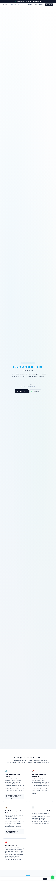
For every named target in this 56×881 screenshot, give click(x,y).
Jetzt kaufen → (37, 1)
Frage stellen (36, 391)
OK (44, 878)
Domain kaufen (21, 391)
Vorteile (41, 4)
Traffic (35, 4)
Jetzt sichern (49, 4)
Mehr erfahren (39, 878)
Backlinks (30, 4)
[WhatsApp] (52, 877)
